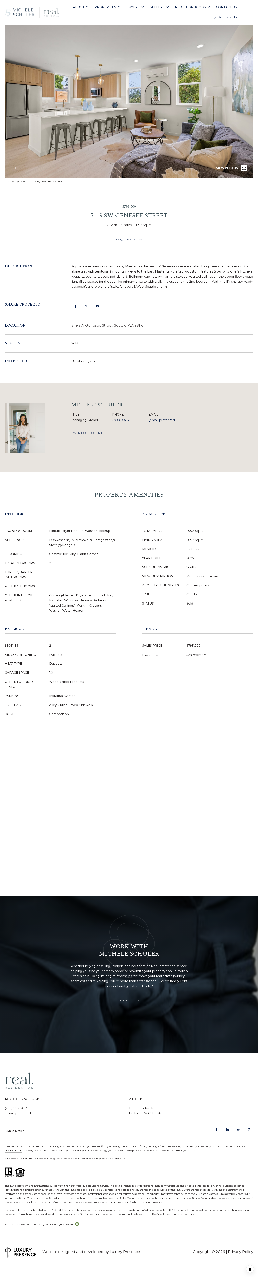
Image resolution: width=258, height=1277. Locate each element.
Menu (245, 12)
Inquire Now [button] (129, 239)
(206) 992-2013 (225, 17)
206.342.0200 (13, 1150)
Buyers (133, 7)
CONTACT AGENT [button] (88, 433)
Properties (105, 7)
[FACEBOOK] (216, 1130)
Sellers (157, 7)
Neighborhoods (190, 7)
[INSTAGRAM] (249, 1130)
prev (21, 168)
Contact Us (226, 7)
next (37, 168)
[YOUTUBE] (238, 1130)
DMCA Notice (14, 1131)
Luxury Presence (125, 1252)
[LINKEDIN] (227, 1130)
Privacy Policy (240, 1252)
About (78, 7)
